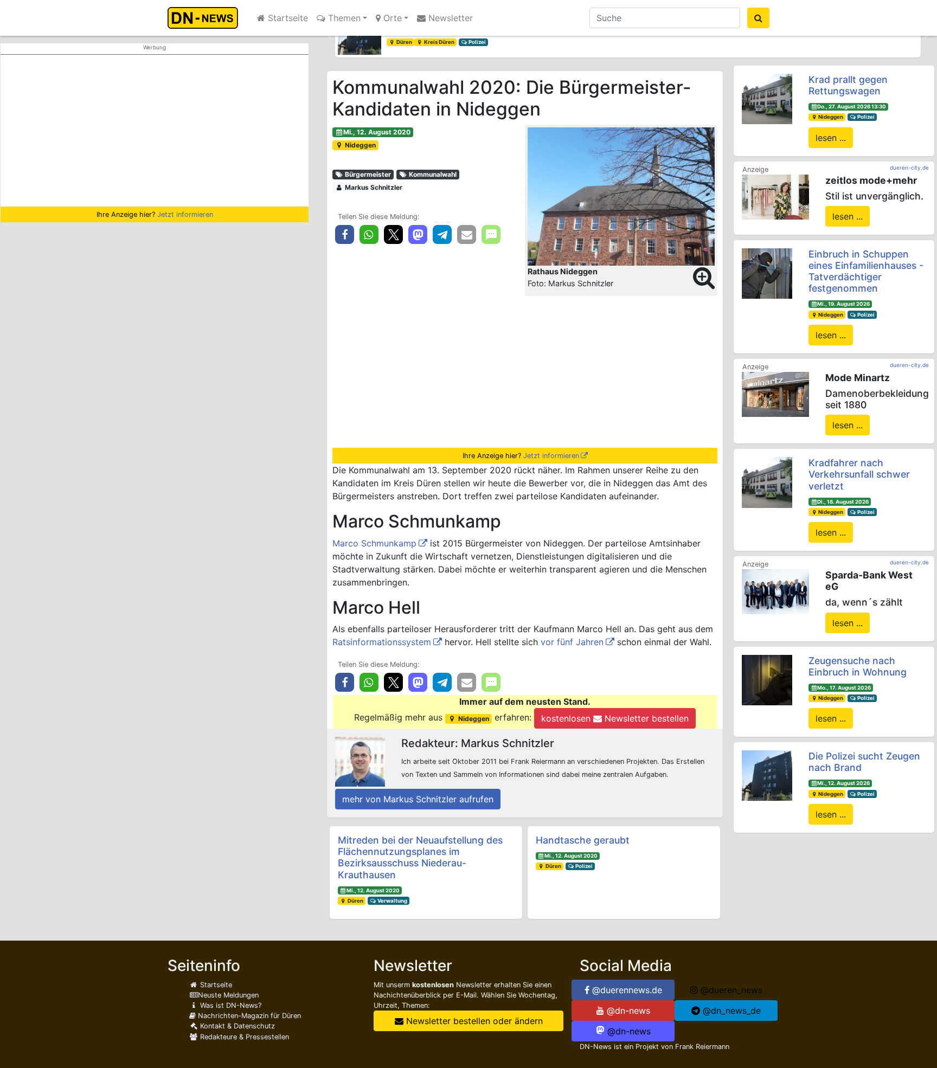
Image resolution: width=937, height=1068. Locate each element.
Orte (391, 17)
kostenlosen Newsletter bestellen (615, 718)
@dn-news (627, 1010)
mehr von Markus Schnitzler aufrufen (417, 799)
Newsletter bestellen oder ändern (473, 1020)
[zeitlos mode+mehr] (775, 196)
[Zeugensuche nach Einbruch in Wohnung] (767, 679)
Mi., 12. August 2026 (843, 783)
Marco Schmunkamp (374, 543)
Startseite (286, 17)
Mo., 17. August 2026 (844, 688)
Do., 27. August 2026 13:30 (851, 107)
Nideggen (359, 145)
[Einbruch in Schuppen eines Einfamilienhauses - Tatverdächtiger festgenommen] (767, 272)
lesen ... (831, 137)
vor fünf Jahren (572, 641)
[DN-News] (206, 17)
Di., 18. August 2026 (843, 502)
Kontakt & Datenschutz (236, 1026)
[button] (329, 36)
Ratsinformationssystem (381, 641)
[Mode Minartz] (775, 393)
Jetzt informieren (185, 214)
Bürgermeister (367, 174)
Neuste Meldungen (228, 995)
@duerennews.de (625, 990)
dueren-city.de (909, 167)
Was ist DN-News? (229, 1005)
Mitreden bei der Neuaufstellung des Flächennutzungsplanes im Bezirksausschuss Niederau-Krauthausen (420, 857)
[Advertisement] (155, 131)
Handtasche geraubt (583, 840)
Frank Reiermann (702, 1047)
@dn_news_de (730, 1010)
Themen (343, 17)
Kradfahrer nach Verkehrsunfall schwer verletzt (859, 474)
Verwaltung (391, 901)
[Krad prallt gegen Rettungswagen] (767, 98)
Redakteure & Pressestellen (243, 1037)
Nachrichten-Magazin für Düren (248, 1016)
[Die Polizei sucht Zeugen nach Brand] (767, 774)
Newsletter (449, 17)
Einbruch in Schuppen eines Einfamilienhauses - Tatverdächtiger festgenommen (865, 271)
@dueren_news (730, 990)
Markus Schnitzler (372, 187)
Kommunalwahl (432, 174)
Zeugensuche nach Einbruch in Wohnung (857, 666)
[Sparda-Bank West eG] (775, 591)
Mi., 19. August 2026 (843, 304)
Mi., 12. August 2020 (376, 132)
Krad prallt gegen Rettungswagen (848, 85)
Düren (403, 42)
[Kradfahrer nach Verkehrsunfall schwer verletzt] (767, 481)
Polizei (476, 42)
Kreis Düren (438, 42)
